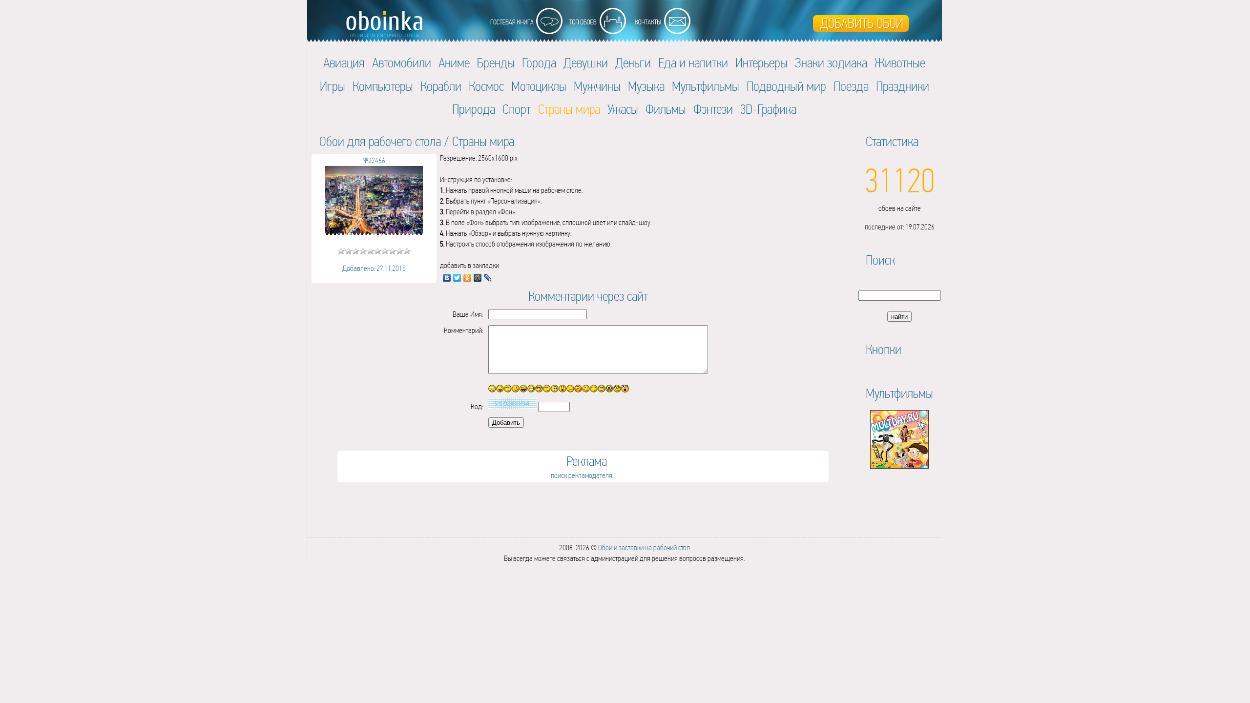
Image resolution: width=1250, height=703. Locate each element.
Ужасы (622, 109)
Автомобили (401, 62)
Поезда (851, 86)
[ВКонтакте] (447, 277)
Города (539, 62)
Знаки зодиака (831, 62)
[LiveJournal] (488, 277)
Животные (900, 62)
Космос (486, 86)
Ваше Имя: (468, 314)
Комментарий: (463, 330)
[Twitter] (457, 277)
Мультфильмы (705, 86)
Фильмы (666, 109)
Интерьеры (761, 62)
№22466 (373, 160)
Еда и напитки (693, 62)
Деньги (633, 62)
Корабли (440, 86)
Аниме (454, 62)
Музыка (646, 86)
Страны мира (483, 141)
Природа (473, 109)
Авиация (344, 62)
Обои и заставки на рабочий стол (644, 547)
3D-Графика (768, 109)
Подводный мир (786, 86)
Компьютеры (383, 86)
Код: (477, 406)
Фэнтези (713, 109)
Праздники (902, 86)
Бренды (496, 62)
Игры (332, 86)
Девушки (585, 62)
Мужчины (597, 86)
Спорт (516, 109)
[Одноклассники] (467, 277)
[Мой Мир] (478, 277)
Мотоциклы (538, 86)
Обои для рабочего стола (380, 141)
